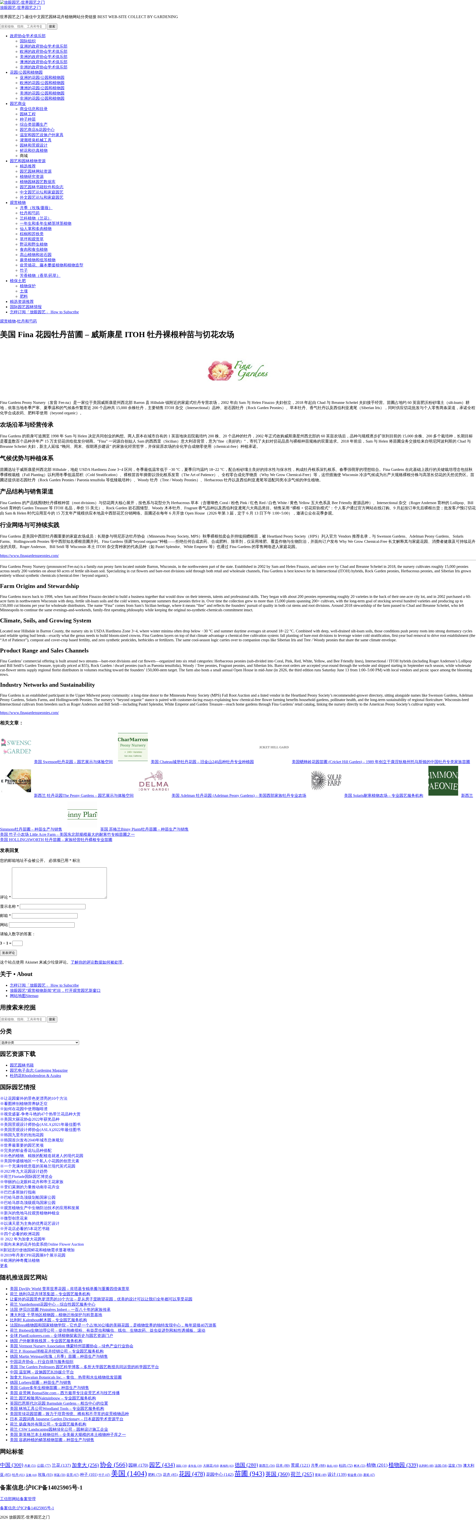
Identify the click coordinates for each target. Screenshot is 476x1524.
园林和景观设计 (34, 145)
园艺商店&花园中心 (37, 130)
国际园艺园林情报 (26, 307)
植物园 (403, 1465)
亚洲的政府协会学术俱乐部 (43, 46)
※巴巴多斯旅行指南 (18, 1192)
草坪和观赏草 (32, 239)
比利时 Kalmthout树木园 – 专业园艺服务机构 (48, 1320)
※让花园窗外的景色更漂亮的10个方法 (33, 1098)
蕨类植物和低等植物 (38, 260)
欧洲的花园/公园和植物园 (42, 83)
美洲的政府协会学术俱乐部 (43, 57)
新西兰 (267, 1465)
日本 (283, 1465)
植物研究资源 (32, 176)
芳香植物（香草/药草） (40, 275)
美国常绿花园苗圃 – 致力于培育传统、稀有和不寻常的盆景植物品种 (69, 1414)
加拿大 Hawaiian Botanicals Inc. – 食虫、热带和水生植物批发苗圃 (66, 1377)
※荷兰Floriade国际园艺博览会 (26, 1176)
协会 (113, 1464)
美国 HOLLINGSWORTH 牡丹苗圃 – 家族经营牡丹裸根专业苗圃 (56, 840)
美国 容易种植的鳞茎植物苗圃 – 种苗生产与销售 (52, 1440)
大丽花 (211, 1465)
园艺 (162, 1464)
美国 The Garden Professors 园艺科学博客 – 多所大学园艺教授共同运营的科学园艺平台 (84, 1367)
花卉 (170, 1475)
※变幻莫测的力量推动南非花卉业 (30, 1187)
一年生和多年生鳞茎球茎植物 (45, 223)
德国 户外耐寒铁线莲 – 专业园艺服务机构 (46, 1341)
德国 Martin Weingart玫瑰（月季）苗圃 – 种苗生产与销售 (59, 1356)
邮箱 (5, 915)
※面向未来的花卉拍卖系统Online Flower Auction (42, 1244)
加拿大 (85, 1465)
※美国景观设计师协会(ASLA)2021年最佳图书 (40, 1124)
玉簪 (31, 1474)
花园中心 (220, 1474)
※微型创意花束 (14, 1218)
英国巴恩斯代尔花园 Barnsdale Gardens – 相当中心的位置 (59, 1403)
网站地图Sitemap (24, 996)
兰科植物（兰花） (36, 218)
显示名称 (9, 906)
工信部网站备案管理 (18, 1499)
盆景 (72, 1475)
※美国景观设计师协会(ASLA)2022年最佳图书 (40, 1130)
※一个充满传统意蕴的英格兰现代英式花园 (37, 1166)
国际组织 (28, 41)
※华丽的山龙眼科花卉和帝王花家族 (31, 1182)
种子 (88, 1474)
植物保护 (28, 286)
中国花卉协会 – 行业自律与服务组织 (41, 1362)
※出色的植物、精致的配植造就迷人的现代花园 (41, 1156)
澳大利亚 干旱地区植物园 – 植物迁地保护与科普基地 (56, 1315)
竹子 (24, 270)
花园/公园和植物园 (26, 72)
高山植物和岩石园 (36, 255)
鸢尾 (369, 1475)
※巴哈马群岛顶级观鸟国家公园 (28, 1202)
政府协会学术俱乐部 (28, 36)
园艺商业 (18, 103)
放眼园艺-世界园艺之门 (20, 7)
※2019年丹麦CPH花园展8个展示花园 (32, 1255)
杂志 (332, 1465)
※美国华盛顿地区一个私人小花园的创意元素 (39, 1161)
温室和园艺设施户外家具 (41, 135)
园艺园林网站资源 (36, 171)
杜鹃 (346, 1465)
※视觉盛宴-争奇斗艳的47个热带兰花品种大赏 (40, 1114)
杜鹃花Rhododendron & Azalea (35, 1075)
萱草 (321, 1475)
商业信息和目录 (34, 109)
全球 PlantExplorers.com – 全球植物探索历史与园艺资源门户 (61, 1335)
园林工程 (28, 114)
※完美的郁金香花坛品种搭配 (26, 1150)
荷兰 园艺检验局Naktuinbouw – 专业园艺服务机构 (53, 1398)
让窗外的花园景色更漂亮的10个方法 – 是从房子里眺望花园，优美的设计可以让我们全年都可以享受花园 (101, 1299)
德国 (246, 1465)
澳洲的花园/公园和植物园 (42, 88)
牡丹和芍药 (30, 213)
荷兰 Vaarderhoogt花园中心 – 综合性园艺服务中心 (52, 1304)
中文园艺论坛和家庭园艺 (41, 192)
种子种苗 (28, 119)
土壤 (24, 291)
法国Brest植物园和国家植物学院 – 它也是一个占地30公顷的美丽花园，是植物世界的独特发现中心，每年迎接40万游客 (113, 1325)
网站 (4, 925)
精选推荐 (28, 166)
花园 (192, 1474)
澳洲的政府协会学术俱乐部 (43, 62)
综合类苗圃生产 (34, 124)
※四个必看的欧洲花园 (20, 1234)
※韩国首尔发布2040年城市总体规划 (31, 1140)
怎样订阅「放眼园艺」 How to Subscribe (44, 312)
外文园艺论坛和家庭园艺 (41, 197)
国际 (181, 1465)
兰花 (61, 1465)
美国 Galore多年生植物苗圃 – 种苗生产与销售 (49, 1388)
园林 (138, 1465)
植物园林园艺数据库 (38, 182)
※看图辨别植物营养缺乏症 (24, 1104)
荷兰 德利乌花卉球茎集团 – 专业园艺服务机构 (50, 1294)
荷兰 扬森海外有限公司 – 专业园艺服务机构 (48, 1424)
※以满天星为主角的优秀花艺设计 (30, 1223)
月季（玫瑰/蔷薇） (36, 208)
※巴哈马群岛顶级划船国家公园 (28, 1197)
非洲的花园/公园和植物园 (42, 98)
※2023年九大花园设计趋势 (24, 1171)
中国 (11, 1465)
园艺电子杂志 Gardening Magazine (39, 1070)
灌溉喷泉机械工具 (36, 140)
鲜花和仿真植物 (34, 150)
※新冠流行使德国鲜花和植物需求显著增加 (37, 1250)
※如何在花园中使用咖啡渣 (24, 1109)
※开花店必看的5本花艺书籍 (25, 1229)
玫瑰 (45, 1475)
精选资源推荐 (22, 301)
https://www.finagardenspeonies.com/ (29, 555)
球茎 (59, 1475)
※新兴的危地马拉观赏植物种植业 (30, 1213)
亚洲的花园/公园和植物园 (42, 77)
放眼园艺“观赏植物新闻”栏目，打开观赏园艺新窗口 (55, 990)
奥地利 (227, 1465)
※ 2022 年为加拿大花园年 (23, 1239)
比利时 (426, 1465)
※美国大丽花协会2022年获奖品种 (30, 1119)
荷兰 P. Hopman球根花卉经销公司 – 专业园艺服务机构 (57, 1351)
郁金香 (355, 1475)
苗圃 (250, 1473)
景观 (300, 1465)
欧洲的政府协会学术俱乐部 (43, 51)
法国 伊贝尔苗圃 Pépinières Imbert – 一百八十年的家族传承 (60, 1309)
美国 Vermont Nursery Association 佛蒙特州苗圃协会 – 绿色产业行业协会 (71, 1346)
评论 (5, 897)
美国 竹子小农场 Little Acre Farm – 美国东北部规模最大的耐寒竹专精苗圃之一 (67, 834)
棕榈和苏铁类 (32, 234)
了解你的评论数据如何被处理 (96, 962)
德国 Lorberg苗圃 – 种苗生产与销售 (40, 1382)
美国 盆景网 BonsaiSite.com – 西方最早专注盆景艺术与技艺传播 (65, 1393)
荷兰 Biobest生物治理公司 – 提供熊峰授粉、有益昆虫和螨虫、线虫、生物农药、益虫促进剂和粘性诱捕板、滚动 (107, 1330)
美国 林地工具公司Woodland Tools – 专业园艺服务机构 (57, 1408)
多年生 (195, 1465)
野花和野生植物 (34, 244)
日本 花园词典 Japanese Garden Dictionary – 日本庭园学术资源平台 (66, 1419)
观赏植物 (18, 202)
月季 (318, 1465)
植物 (376, 1465)
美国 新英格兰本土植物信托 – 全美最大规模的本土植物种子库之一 (68, 1434)
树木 (359, 1465)
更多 (4, 1266)
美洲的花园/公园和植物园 (42, 93)
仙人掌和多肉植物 (36, 229)
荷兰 (302, 1474)
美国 (129, 1473)
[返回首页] (22, 2)
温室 (455, 1465)
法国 (441, 1465)
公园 (44, 1465)
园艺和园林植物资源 (28, 161)
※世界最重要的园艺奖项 (22, 1145)
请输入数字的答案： (18, 934)
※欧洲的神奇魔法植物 (20, 1260)
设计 (337, 1474)
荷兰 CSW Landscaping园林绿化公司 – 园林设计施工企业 (59, 1429)
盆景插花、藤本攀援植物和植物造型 (51, 265)
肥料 (24, 296)
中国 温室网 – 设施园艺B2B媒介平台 (42, 1372)
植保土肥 (18, 281)
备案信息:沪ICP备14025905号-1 (27, 1508)
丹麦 (30, 1465)
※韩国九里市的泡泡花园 (22, 1135)
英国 (278, 1474)
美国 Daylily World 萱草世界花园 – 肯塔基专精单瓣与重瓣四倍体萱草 (69, 1289)
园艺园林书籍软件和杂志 (41, 187)
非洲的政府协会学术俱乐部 (43, 67)
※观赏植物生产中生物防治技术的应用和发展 (39, 1208)
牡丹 (18, 1475)
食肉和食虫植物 (34, 249)
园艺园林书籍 (22, 1065)
